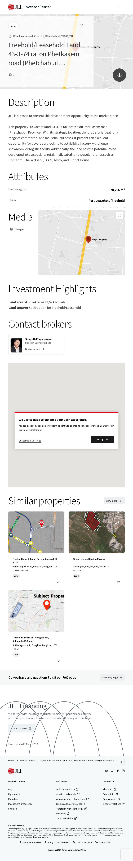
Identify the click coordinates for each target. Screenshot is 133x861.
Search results (27, 760)
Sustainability (110, 799)
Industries (61, 813)
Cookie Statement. (32, 429)
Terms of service (82, 842)
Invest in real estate (66, 794)
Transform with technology (69, 808)
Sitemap (12, 808)
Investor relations (112, 803)
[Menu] (119, 7)
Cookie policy (102, 842)
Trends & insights (64, 818)
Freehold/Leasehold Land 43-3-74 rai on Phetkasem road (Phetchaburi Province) (82, 760)
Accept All (103, 439)
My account (14, 794)
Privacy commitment (57, 842)
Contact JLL (109, 794)
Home (11, 760)
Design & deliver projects (69, 803)
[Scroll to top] (121, 762)
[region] (66, 430)
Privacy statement (31, 842)
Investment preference (20, 803)
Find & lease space (65, 789)
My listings (13, 799)
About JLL (108, 789)
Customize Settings (30, 440)
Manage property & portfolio (70, 799)
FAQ (10, 789)
